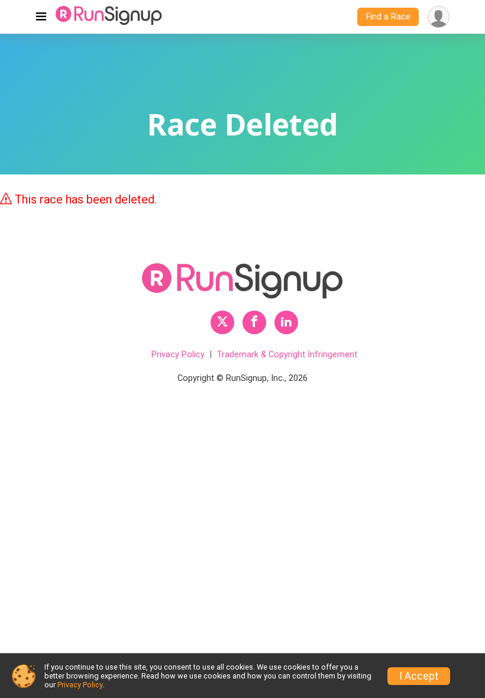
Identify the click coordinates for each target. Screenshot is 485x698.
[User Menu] (439, 17)
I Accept (418, 676)
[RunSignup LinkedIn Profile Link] (286, 322)
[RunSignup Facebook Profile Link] (254, 322)
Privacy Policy (178, 355)
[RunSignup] (109, 17)
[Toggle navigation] (41, 17)
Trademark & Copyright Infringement (287, 355)
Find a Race (388, 17)
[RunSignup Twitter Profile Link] (222, 322)
